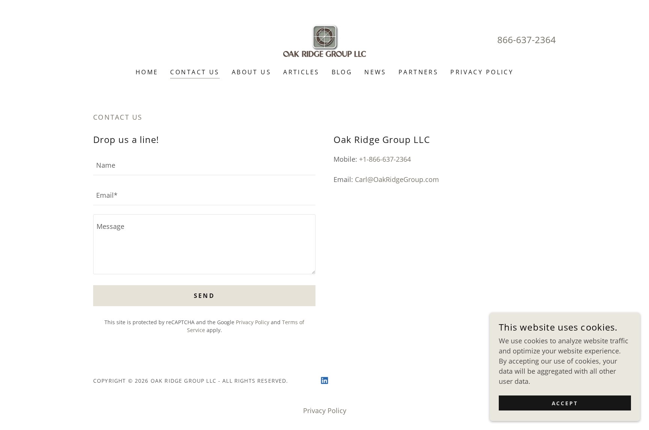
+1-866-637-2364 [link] (385, 159)
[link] (325, 39)
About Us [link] (251, 72)
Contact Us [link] (194, 72)
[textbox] (204, 164)
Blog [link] (342, 72)
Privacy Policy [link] (481, 72)
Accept (565, 403)
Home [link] (147, 72)
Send (204, 296)
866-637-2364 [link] (526, 39)
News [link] (375, 72)
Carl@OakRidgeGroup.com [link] (397, 179)
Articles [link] (301, 72)
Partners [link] (418, 72)
